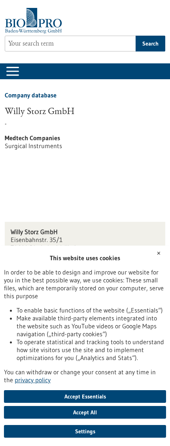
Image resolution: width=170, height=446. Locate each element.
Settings (85, 431)
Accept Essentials (85, 396)
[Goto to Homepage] (35, 21)
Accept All (85, 412)
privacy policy (33, 380)
